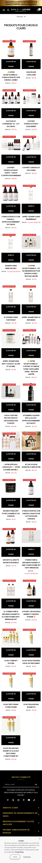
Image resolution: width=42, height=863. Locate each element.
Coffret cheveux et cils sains (31, 168)
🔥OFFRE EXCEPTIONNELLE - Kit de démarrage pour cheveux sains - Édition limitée (31, 271)
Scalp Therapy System (10, 661)
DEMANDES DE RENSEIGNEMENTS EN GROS (20, 814)
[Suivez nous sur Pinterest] (23, 800)
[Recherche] (8, 10)
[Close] (40, 838)
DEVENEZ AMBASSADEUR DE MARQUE (16, 831)
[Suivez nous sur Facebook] (7, 800)
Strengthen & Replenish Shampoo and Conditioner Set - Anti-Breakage (31, 564)
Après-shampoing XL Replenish (31, 318)
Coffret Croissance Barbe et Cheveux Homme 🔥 (31, 614)
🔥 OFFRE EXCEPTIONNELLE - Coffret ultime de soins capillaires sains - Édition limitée (31, 367)
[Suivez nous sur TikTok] (34, 800)
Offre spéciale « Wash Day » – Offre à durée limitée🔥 (11, 467)
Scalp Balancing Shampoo (31, 705)
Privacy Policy (19, 852)
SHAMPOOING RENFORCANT (11, 267)
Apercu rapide (31, 208)
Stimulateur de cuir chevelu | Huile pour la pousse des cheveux (31, 515)
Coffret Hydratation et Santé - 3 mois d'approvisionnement (10, 171)
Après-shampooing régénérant (31, 217)
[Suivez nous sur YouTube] (29, 800)
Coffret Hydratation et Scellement (31, 124)
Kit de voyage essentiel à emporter (31, 465)
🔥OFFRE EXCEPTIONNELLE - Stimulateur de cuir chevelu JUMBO (11, 76)
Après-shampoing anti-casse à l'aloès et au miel (11, 364)
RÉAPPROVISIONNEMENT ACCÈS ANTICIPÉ (18, 823)
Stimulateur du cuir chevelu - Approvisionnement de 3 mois (11, 220)
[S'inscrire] (36, 784)
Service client (10, 807)
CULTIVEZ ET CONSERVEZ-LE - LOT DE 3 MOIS (10, 124)
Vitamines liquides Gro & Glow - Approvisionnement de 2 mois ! (31, 419)
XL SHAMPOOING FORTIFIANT (11, 318)
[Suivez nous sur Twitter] (13, 800)
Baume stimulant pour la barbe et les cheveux (11, 513)
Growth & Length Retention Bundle (11, 561)
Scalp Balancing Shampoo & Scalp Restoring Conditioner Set (11, 752)
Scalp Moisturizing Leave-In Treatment (31, 661)
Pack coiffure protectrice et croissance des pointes (11, 419)
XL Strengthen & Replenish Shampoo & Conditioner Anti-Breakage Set (11, 615)
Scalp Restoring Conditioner (10, 705)
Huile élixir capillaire (31, 73)
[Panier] (38, 10)
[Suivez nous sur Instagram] (18, 800)
